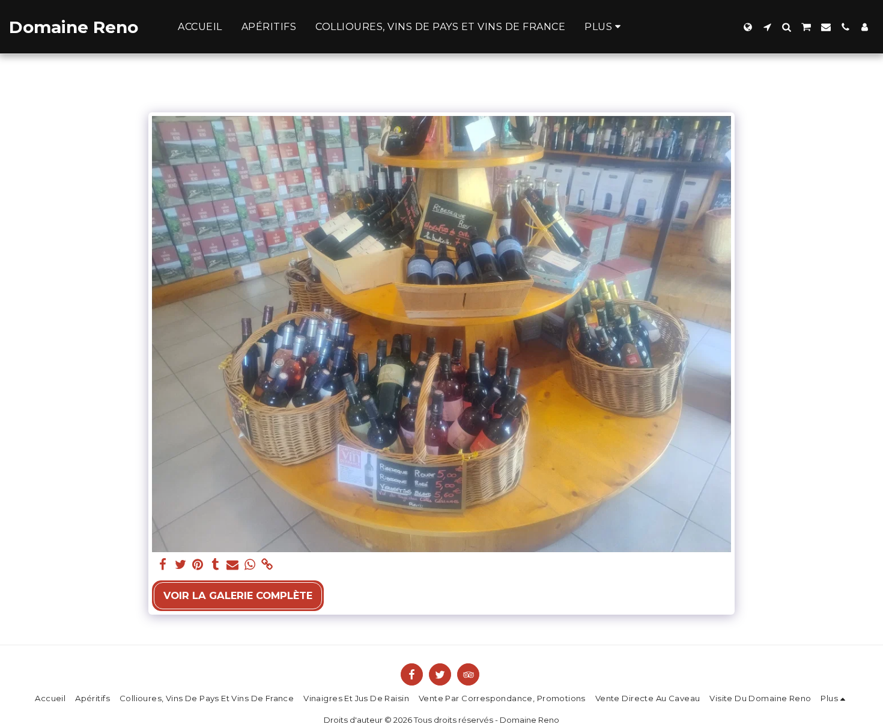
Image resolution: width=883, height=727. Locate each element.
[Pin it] (198, 564)
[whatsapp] (250, 564)
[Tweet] (180, 564)
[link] (267, 564)
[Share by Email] (232, 564)
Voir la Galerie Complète (237, 595)
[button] (767, 27)
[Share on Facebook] (163, 564)
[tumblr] (215, 564)
